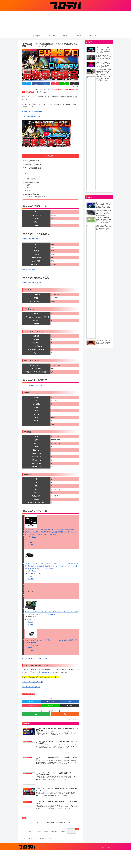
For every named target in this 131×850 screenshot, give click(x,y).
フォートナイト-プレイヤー (29, 693)
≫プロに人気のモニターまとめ (31, 283)
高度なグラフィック (33, 179)
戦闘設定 (29, 188)
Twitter (50, 672)
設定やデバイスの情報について (36, 197)
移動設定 (29, 185)
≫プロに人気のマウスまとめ (31, 239)
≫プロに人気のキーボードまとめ (32, 385)
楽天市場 (31, 545)
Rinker (34, 537)
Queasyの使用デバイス (32, 194)
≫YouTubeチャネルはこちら (31, 116)
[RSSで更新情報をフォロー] (65, 714)
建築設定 (29, 190)
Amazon (30, 542)
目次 (49, 156)
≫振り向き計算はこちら (29, 270)
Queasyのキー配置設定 (32, 182)
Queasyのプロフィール (32, 161)
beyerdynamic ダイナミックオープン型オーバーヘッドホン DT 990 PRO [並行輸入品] (51, 640)
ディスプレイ (31, 170)
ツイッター (54, 225)
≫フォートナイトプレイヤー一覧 (32, 111)
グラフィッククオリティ (34, 176)
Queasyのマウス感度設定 (33, 164)
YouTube (44, 672)
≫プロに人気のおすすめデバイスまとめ (34, 658)
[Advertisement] (65, 22)
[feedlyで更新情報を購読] (36, 714)
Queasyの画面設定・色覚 (33, 168)
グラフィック (31, 173)
